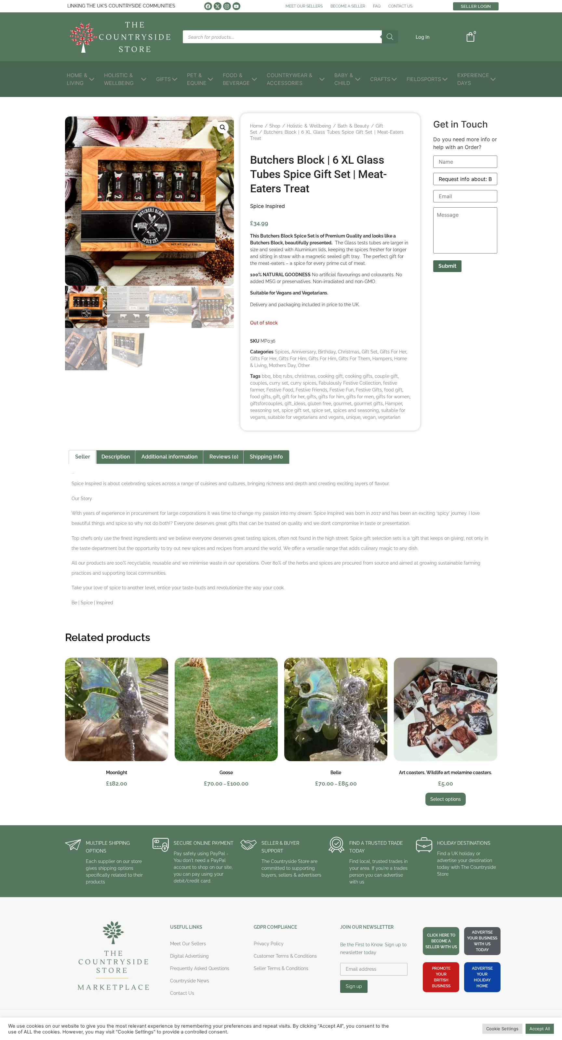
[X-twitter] (217, 6)
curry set (278, 383)
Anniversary (303, 351)
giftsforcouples (266, 403)
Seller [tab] (82, 457)
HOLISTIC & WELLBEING (119, 79)
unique (353, 417)
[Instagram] (227, 6)
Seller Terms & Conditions (281, 968)
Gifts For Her (393, 351)
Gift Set (370, 351)
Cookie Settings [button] (502, 1028)
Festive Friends (311, 389)
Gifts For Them (354, 358)
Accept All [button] (539, 1028)
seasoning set (264, 410)
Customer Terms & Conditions (285, 956)
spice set (321, 410)
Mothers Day (282, 365)
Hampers (382, 358)
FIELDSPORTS (424, 79)
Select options (445, 799)
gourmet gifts (368, 403)
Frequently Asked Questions (199, 968)
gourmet (342, 403)
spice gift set (295, 410)
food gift (393, 389)
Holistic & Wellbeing (309, 126)
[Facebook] (208, 6)
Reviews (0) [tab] (223, 457)
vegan (369, 417)
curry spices (303, 383)
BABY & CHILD (343, 79)
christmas (305, 376)
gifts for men (360, 396)
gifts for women (392, 396)
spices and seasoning (356, 410)
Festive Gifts (369, 389)
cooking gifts (358, 376)
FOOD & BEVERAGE (236, 79)
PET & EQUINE (197, 79)
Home (256, 126)
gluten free (319, 403)
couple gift (386, 376)
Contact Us (182, 993)
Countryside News (189, 980)
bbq (266, 376)
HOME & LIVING (77, 79)
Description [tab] (115, 457)
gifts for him (331, 396)
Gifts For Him (292, 358)
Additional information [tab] (169, 457)
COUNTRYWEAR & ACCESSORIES (289, 79)
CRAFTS (380, 79)
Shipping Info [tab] (266, 457)
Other (304, 365)
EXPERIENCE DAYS (473, 79)
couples (258, 383)
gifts (311, 396)
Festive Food (279, 389)
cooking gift (330, 376)
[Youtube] (236, 6)
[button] (422, 37)
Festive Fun (341, 389)
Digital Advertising (189, 956)
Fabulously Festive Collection (350, 383)
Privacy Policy (269, 943)
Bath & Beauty (353, 126)
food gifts (260, 396)
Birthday (327, 351)
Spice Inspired (267, 206)
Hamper (393, 403)
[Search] (390, 36)
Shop (274, 126)
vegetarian (389, 417)
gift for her (293, 396)
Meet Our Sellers (188, 943)
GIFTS (163, 79)
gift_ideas (295, 403)
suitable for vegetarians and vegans (306, 417)
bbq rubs (282, 376)
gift (276, 396)
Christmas (348, 351)
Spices (282, 351)
